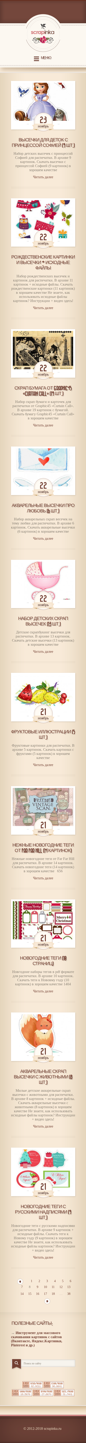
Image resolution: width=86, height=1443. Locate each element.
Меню (46, 58)
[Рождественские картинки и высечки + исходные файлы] (43, 222)
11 (53, 1287)
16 (37, 1294)
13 (68, 1287)
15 (29, 1294)
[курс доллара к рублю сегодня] (32, 1387)
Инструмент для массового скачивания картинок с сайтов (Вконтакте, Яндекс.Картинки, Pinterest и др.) (36, 1339)
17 (45, 1294)
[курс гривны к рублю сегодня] (22, 1395)
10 (45, 1287)
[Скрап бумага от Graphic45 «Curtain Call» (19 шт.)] (43, 353)
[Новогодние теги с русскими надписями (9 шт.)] (43, 1172)
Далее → (47, 1301)
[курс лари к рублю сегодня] (64, 1395)
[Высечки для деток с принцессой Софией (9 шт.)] (43, 105)
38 (68, 1294)
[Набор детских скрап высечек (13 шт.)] (43, 584)
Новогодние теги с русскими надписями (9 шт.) (43, 1212)
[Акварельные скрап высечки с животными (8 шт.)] (43, 1036)
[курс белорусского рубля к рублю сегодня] (43, 1395)
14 (22, 1294)
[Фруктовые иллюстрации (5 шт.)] (43, 697)
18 (53, 1294)
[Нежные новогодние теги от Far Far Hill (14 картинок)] (43, 810)
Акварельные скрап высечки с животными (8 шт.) (43, 1077)
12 (61, 1287)
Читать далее (43, 177)
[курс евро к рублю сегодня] (54, 1387)
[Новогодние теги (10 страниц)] (43, 923)
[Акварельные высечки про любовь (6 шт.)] (43, 471)
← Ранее (20, 1282)
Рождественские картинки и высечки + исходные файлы (43, 263)
